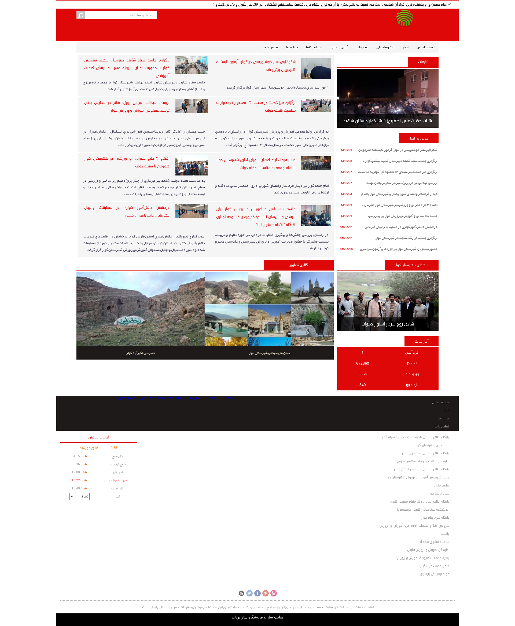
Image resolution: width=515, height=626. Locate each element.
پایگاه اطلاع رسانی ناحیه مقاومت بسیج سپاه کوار (415, 437)
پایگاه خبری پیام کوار (435, 517)
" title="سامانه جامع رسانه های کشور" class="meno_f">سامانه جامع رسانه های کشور (177, 398)
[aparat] (273, 593)
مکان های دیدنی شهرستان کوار (269, 352)
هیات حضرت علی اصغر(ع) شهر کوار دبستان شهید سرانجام (387, 123)
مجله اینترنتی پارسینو (434, 574)
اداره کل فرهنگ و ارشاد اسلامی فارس (423, 461)
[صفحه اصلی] (404, 23)
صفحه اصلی (426, 47)
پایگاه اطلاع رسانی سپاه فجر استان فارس (421, 469)
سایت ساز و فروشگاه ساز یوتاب (257, 617)
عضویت (242, 585)
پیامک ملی (441, 485)
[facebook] (257, 593)
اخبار (406, 47)
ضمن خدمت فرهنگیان (434, 566)
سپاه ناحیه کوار (438, 493)
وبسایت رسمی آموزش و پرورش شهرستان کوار (417, 477)
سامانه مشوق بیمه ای (434, 542)
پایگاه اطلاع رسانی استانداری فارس (425, 453)
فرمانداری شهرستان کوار (432, 445)
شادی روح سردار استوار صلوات (388, 324)
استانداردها (314, 47)
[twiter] (249, 593)
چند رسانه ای (385, 47)
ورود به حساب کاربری (264, 585)
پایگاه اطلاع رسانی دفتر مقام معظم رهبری (419, 501)
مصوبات (362, 47)
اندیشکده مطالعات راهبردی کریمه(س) (423, 509)
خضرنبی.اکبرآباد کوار (140, 352)
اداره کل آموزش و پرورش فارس (428, 550)
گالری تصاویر (339, 47)
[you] (241, 593)
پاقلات (445, 534)
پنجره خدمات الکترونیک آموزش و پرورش (422, 558)
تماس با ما (270, 47)
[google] (265, 593)
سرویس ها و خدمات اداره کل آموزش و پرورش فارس (414, 527)
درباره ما (292, 47)
